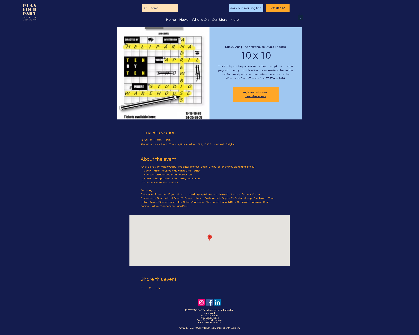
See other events (255, 96)
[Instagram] (201, 302)
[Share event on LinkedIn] (158, 288)
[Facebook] (209, 302)
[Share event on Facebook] (142, 288)
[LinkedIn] (217, 302)
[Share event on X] (150, 288)
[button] (300, 16)
